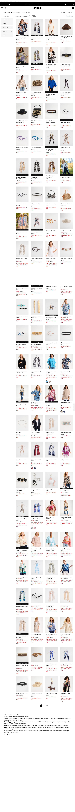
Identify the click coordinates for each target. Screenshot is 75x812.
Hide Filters (6, 16)
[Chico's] (37, 8)
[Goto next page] (47, 705)
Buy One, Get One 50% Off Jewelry (32, 4)
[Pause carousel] (73, 4)
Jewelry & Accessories (14, 12)
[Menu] (2, 7)
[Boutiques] (5, 8)
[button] (73, 7)
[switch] (34, 16)
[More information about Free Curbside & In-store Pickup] (30, 16)
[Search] (69, 8)
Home (4, 12)
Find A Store (69, 16)
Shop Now (46, 4)
